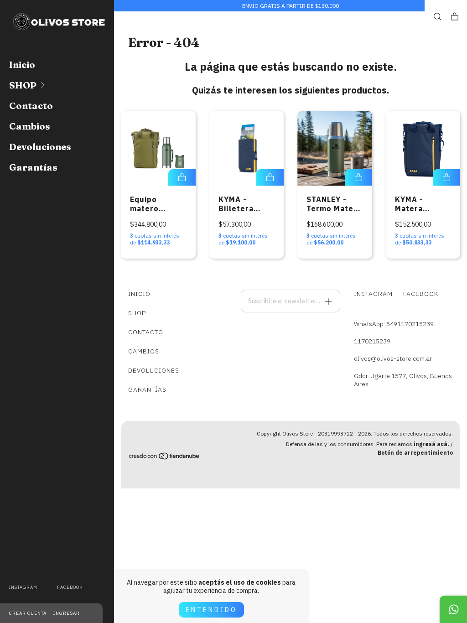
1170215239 (372, 341)
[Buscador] (437, 16)
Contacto (31, 105)
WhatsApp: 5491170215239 (394, 324)
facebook (70, 587)
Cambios (29, 126)
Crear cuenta (28, 613)
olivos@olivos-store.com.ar (393, 358)
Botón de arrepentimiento (415, 452)
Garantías (33, 167)
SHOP (22, 85)
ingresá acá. (431, 444)
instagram (23, 587)
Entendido (211, 610)
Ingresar (66, 613)
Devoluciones (40, 146)
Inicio (22, 64)
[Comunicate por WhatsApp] (453, 609)
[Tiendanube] (164, 457)
